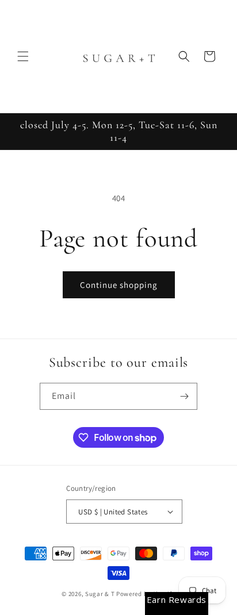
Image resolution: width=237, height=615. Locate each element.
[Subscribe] (184, 396)
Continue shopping (119, 284)
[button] (23, 56)
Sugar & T (99, 594)
